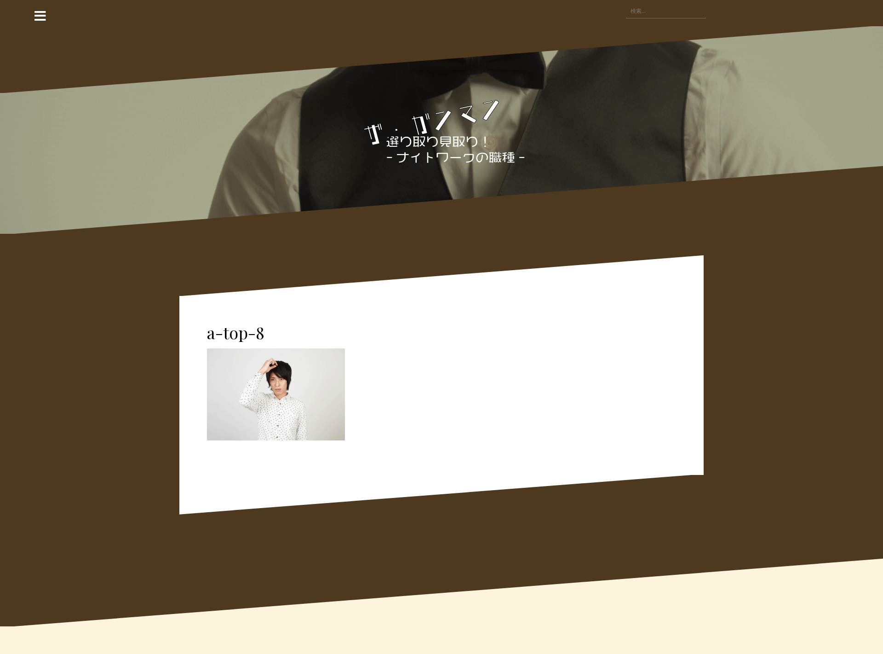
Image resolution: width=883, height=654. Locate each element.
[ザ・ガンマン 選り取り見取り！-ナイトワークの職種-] (441, 129)
